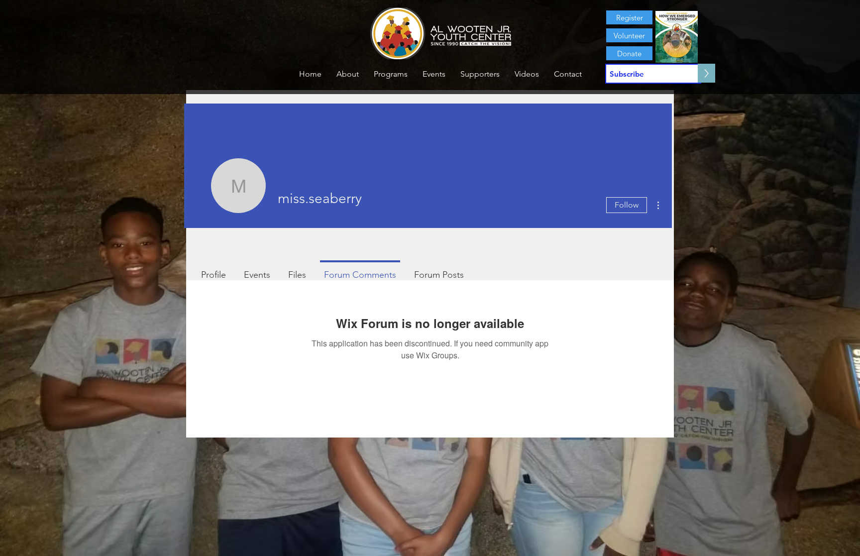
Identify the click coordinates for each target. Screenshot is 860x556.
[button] (347, 74)
